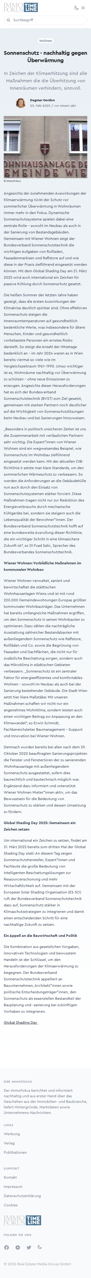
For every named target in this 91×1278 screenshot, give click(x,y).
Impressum (13, 1187)
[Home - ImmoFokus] (21, 8)
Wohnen (45, 41)
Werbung (12, 1134)
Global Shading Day (21, 1022)
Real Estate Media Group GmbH (44, 1264)
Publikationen (15, 1152)
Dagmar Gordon (42, 100)
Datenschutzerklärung (22, 1196)
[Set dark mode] (76, 8)
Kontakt (10, 1177)
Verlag (9, 1143)
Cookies (11, 1205)
